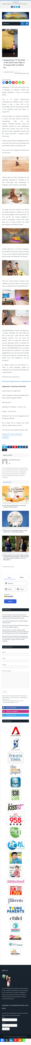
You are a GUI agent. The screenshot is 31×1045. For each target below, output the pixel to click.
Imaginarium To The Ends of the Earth (12, 434)
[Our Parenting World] (15, 15)
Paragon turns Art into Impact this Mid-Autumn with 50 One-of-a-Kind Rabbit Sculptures (15, 531)
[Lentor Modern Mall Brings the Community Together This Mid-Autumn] (15, 495)
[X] (6, 82)
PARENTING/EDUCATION (23, 73)
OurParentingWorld (8, 72)
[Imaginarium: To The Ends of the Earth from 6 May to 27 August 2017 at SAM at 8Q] (15, 43)
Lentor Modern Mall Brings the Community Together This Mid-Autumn (14, 506)
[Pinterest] (13, 82)
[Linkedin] (10, 82)
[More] (23, 82)
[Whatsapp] (19, 82)
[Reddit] (16, 82)
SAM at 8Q (5, 437)
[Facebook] (3, 82)
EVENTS (16, 73)
